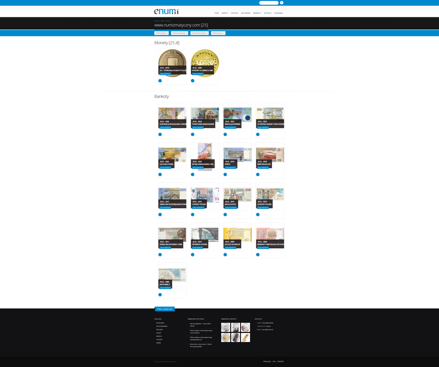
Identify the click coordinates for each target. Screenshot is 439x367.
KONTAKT (280, 361)
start (216, 13)
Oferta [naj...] (218, 33)
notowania (245, 13)
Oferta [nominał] (179, 33)
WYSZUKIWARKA (161, 326)
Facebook (281, 2)
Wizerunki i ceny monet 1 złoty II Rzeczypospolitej (201, 345)
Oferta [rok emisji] (199, 33)
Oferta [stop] (161, 33)
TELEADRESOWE (267, 323)
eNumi (156, 21)
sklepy (167, 21)
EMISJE (158, 343)
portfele (234, 13)
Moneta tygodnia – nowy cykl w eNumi (200, 325)
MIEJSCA (159, 336)
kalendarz (278, 13)
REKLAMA (159, 330)
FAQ (274, 361)
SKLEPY (158, 333)
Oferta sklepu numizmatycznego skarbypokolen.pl (201, 338)
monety (225, 13)
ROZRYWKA (160, 323)
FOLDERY (159, 340)
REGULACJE (267, 361)
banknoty (257, 13)
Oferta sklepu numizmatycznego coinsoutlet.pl (201, 332)
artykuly (268, 13)
